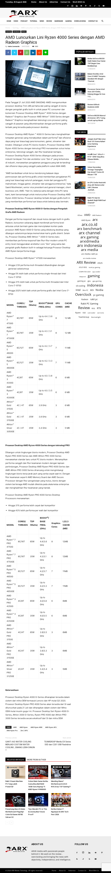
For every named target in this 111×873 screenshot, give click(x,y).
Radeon (84, 299)
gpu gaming (97, 281)
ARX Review (86, 262)
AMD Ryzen (24, 727)
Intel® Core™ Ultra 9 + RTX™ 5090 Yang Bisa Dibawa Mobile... (96, 156)
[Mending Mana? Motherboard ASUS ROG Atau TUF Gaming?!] (61, 772)
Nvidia (99, 290)
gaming (94, 275)
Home (33, 2)
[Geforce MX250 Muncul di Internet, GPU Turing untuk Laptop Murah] (80, 118)
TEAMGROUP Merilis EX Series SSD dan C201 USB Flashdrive (57, 743)
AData (80, 215)
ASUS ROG (83, 267)
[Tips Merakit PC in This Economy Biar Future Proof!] (38, 800)
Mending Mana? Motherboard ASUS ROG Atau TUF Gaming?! (61, 784)
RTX (99, 308)
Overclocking (80, 21)
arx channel (89, 232)
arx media (89, 249)
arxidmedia (89, 241)
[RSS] (90, 6)
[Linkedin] (77, 6)
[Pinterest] (86, 6)
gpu (89, 281)
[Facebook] (68, 6)
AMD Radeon (97, 215)
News (42, 21)
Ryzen (78, 312)
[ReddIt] (39, 52)
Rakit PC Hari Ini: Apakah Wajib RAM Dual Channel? (97, 200)
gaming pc (81, 281)
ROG (93, 308)
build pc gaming (94, 267)
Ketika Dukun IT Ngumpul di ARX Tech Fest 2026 (59, 811)
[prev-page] (7, 822)
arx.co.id (89, 224)
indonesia (95, 285)
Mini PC (85, 290)
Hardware (58, 21)
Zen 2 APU (24, 730)
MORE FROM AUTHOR (36, 760)
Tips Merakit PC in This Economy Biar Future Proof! (37, 811)
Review (49, 21)
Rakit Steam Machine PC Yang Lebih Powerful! (14, 784)
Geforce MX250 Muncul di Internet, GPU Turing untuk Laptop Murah (96, 118)
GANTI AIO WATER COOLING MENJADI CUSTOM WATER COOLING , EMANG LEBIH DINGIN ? (20, 745)
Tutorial (33, 21)
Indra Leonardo (13, 46)
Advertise (54, 2)
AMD (15, 727)
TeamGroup (84, 317)
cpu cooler (96, 272)
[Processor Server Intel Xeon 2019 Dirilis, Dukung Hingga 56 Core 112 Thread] (80, 92)
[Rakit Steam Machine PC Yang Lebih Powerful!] (15, 772)
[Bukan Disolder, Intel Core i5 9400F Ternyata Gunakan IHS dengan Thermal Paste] (80, 76)
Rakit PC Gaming (89, 303)
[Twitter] (99, 6)
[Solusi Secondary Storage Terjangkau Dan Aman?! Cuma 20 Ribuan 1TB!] (80, 170)
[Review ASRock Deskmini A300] (80, 107)
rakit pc (94, 299)
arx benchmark (89, 228)
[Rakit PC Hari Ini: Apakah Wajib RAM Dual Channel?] (80, 200)
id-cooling (80, 285)
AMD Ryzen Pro (12, 730)
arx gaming (89, 237)
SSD (84, 312)
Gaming (68, 21)
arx (95, 219)
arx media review (89, 258)
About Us (43, 2)
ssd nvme (100, 313)
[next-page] (11, 822)
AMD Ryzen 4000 (36, 727)
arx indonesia (89, 245)
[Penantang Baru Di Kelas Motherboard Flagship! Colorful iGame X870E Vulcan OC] (15, 800)
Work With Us (79, 2)
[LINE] (45, 52)
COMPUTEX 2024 (84, 272)
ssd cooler (91, 313)
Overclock (83, 294)
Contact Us (65, 2)
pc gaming (98, 295)
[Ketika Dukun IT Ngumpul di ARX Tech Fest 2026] (61, 800)
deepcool (82, 277)
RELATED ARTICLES (15, 760)
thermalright (96, 317)
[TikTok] (95, 6)
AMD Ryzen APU (51, 727)
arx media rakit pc (89, 254)
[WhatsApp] (27, 52)
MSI (92, 290)
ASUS (99, 263)
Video (16, 21)
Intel (78, 290)
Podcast (24, 21)
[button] (102, 21)
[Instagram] (72, 6)
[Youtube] (104, 6)
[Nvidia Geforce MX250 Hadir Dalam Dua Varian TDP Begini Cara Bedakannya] (80, 61)
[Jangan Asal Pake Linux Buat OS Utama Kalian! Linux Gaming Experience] (80, 141)
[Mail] (81, 6)
